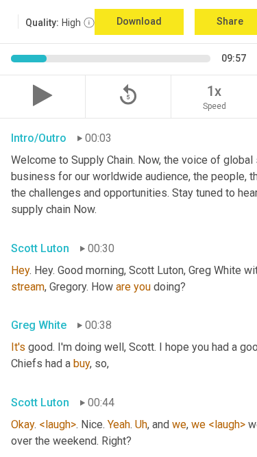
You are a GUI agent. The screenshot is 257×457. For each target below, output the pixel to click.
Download (139, 21)
